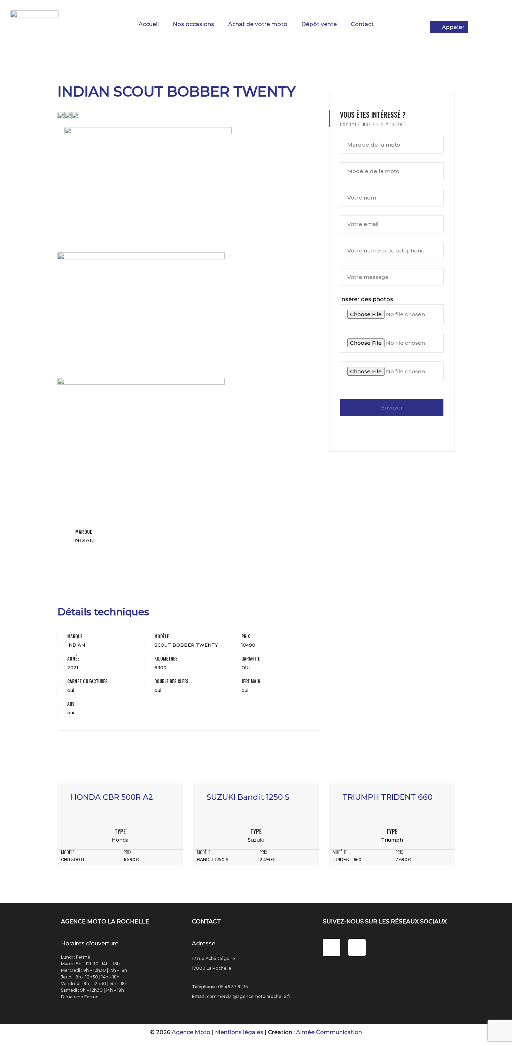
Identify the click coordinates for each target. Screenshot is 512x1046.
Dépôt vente (319, 24)
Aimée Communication (329, 1032)
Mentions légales (239, 1032)
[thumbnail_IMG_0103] (67, 115)
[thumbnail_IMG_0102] (60, 115)
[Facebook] (331, 947)
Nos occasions (193, 24)
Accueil (149, 24)
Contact (362, 24)
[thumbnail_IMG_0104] (74, 115)
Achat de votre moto (257, 24)
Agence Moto (191, 1032)
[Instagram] (357, 947)
